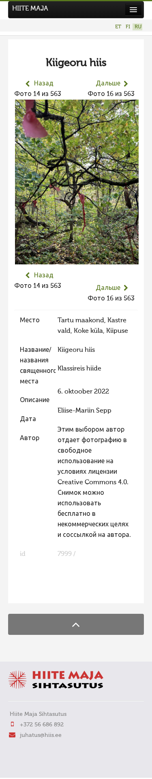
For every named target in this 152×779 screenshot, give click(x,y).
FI (128, 27)
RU (138, 27)
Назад (44, 84)
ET (118, 27)
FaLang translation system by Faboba (43, 592)
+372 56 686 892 (42, 725)
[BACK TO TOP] (76, 624)
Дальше (108, 84)
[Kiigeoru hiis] (76, 259)
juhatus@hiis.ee (41, 735)
